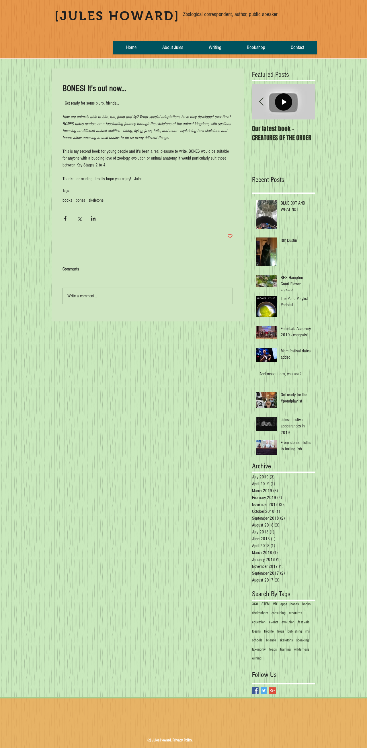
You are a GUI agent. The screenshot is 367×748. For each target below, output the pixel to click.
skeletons (96, 200)
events (273, 622)
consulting (279, 613)
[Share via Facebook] (65, 218)
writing (256, 658)
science (271, 640)
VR (275, 604)
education (259, 622)
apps (283, 604)
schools (257, 640)
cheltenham (260, 613)
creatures (295, 613)
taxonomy (259, 649)
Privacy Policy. (183, 740)
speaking (302, 640)
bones (80, 200)
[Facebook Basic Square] (255, 690)
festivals (303, 622)
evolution (288, 622)
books (67, 200)
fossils (256, 631)
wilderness (301, 649)
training (285, 649)
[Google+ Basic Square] (272, 690)
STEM (265, 604)
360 (255, 604)
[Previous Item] (261, 101)
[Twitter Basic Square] (264, 690)
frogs (280, 631)
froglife (269, 631)
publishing (295, 631)
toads (273, 649)
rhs (307, 631)
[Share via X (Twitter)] (79, 218)
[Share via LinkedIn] (93, 218)
